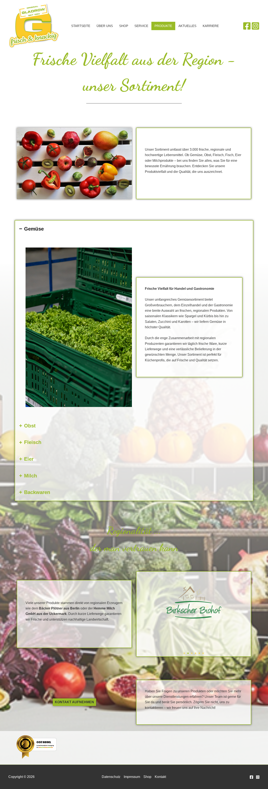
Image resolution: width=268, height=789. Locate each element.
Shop (123, 26)
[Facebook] (247, 26)
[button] (184, 653)
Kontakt (160, 777)
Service (141, 26)
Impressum (132, 777)
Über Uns (105, 26)
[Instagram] (255, 26)
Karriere (211, 26)
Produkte (163, 26)
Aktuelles (187, 26)
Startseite (80, 26)
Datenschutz (111, 777)
